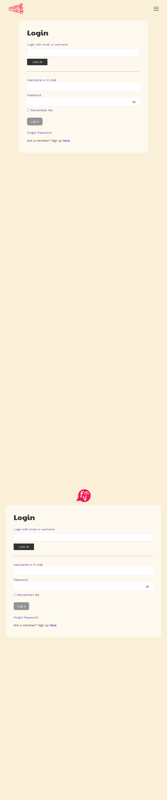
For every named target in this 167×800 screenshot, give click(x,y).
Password (34, 95)
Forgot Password (39, 133)
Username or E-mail (41, 80)
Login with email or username (47, 44)
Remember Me (41, 110)
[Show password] (134, 102)
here (66, 141)
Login (37, 32)
